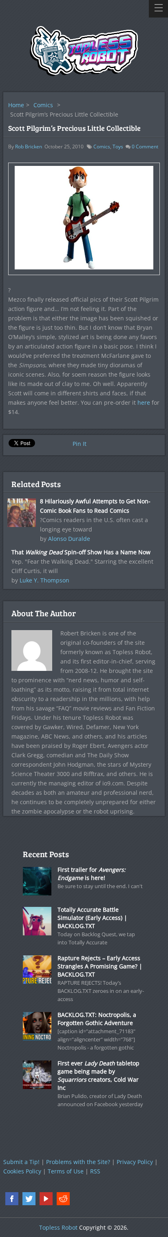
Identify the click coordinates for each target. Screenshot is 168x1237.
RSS (95, 1171)
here (143, 402)
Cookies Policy (22, 1171)
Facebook (11, 1198)
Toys (118, 146)
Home (16, 105)
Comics (43, 105)
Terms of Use (66, 1171)
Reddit (63, 1198)
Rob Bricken (28, 146)
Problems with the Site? (78, 1162)
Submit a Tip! (21, 1162)
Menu (158, 9)
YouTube (46, 1198)
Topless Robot (58, 1227)
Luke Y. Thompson (44, 580)
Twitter (28, 1198)
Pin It (79, 444)
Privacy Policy (135, 1162)
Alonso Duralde (69, 538)
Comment (145, 146)
